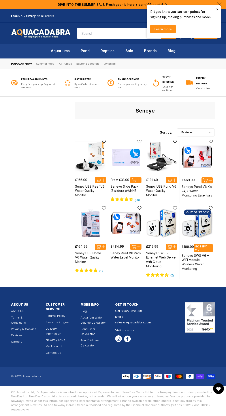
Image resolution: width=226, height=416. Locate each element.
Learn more (163, 29)
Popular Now (21, 63)
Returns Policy (55, 315)
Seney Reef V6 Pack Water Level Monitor (126, 255)
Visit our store (124, 330)
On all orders (203, 88)
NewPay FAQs (55, 340)
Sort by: (166, 132)
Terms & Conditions (18, 320)
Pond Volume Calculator (90, 342)
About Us (17, 311)
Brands (150, 51)
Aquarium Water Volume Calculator (93, 320)
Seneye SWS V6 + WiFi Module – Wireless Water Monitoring (195, 262)
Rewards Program (58, 322)
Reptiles (108, 51)
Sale (129, 51)
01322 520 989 (131, 311)
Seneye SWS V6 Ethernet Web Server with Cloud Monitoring (161, 259)
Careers (16, 341)
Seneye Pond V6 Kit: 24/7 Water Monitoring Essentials (197, 191)
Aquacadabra (32, 376)
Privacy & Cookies (23, 329)
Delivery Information (53, 331)
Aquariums (60, 51)
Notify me (201, 248)
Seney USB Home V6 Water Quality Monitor (88, 257)
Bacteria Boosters (88, 63)
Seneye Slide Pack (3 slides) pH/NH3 (124, 189)
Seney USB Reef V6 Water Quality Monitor (90, 191)
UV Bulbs (110, 63)
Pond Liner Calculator (88, 331)
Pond (85, 51)
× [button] (217, 9)
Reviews (17, 335)
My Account (54, 346)
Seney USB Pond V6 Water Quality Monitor (161, 191)
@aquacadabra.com (136, 322)
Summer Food (45, 63)
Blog (171, 51)
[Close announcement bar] (219, 4)
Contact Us (53, 352)
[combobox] (126, 33)
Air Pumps (65, 63)
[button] (104, 141)
